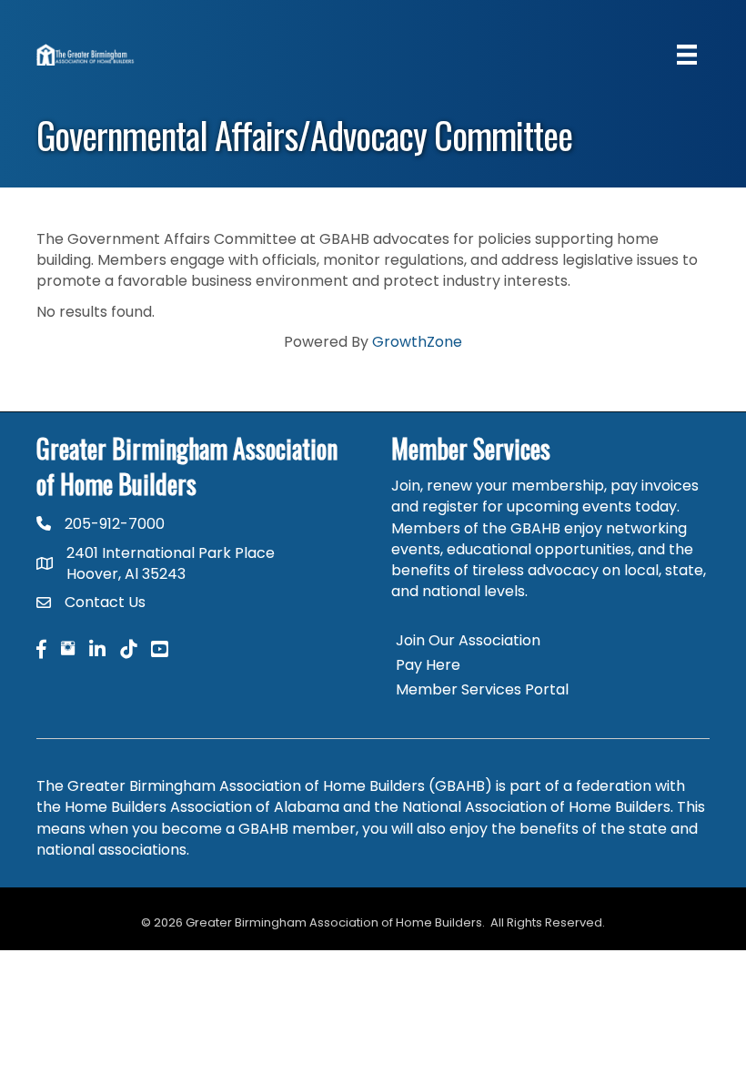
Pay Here (428, 664)
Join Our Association (468, 640)
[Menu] (687, 54)
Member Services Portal (482, 689)
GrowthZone (417, 341)
